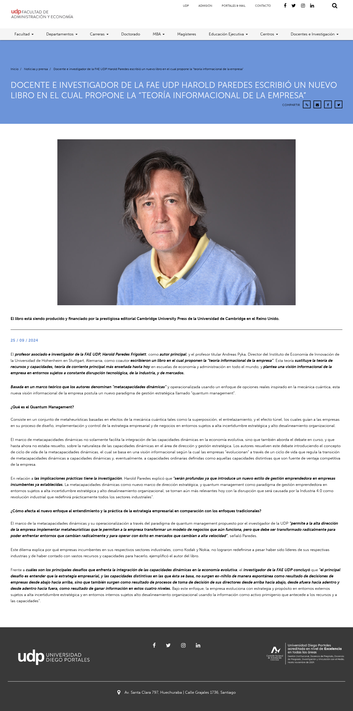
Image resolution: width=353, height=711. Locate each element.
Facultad (22, 34)
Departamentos (60, 34)
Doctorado (130, 34)
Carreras (97, 34)
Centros (267, 34)
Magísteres (186, 34)
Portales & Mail (233, 5)
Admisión (205, 5)
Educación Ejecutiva (226, 34)
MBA (157, 34)
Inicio (14, 69)
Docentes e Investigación (313, 34)
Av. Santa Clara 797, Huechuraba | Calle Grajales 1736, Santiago (180, 692)
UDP (186, 5)
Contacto (263, 5)
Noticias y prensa (36, 69)
